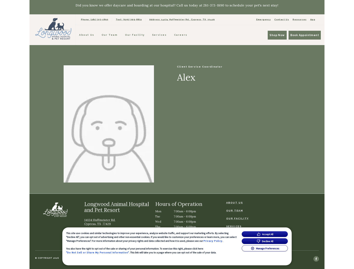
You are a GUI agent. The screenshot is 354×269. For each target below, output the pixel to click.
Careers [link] (180, 34)
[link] (53, 29)
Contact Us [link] (281, 19)
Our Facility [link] (135, 34)
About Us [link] (86, 34)
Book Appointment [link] (304, 35)
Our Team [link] (110, 34)
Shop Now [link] (277, 35)
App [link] (312, 19)
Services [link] (159, 34)
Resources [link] (300, 19)
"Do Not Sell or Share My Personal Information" (97, 252)
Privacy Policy (213, 241)
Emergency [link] (263, 19)
